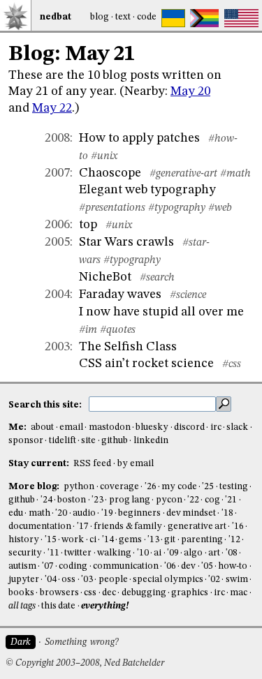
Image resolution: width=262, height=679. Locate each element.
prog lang (129, 500)
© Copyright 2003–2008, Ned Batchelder (85, 663)
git (169, 539)
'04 (51, 579)
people (113, 579)
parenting (202, 539)
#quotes (118, 330)
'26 (151, 486)
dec (109, 592)
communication (126, 566)
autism (22, 566)
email (71, 427)
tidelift (62, 440)
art (214, 553)
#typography (176, 208)
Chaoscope (110, 173)
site (88, 440)
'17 (83, 526)
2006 (57, 224)
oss (68, 579)
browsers (59, 592)
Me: (18, 427)
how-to (232, 566)
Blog (99, 17)
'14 (108, 539)
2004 (57, 294)
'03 (87, 579)
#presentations (112, 208)
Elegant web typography (147, 190)
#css (231, 364)
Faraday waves (120, 294)
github (114, 440)
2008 (57, 138)
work (72, 539)
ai (157, 553)
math (39, 513)
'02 (214, 579)
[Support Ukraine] (173, 18)
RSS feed (92, 463)
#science (188, 295)
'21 (231, 500)
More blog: (34, 486)
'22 (193, 500)
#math (235, 173)
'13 (153, 539)
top (88, 224)
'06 (170, 566)
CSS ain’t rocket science (146, 363)
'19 (107, 513)
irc (215, 427)
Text (123, 17)
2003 (57, 347)
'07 (48, 566)
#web (220, 208)
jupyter (23, 579)
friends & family (128, 526)
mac (238, 592)
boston (71, 500)
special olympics (168, 579)
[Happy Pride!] (204, 18)
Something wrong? (81, 642)
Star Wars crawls (126, 242)
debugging (144, 592)
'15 (51, 539)
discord (189, 427)
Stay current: (39, 463)
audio (84, 513)
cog (212, 500)
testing (233, 486)
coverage (119, 486)
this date (58, 606)
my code (178, 486)
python (79, 486)
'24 (46, 500)
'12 (234, 539)
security (25, 553)
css (90, 592)
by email (135, 463)
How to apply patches (139, 138)
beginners (139, 513)
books (21, 592)
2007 (57, 173)
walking (114, 553)
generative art (197, 526)
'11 (53, 553)
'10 (143, 553)
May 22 (52, 108)
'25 (208, 486)
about (42, 427)
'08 (232, 553)
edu (15, 513)
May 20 (190, 91)
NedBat (55, 17)
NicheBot (105, 277)
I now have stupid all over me (161, 312)
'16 (238, 526)
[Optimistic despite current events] (241, 18)
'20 (61, 513)
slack (237, 427)
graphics (189, 592)
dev (188, 566)
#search (157, 277)
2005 (57, 242)
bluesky (152, 427)
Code (147, 17)
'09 (173, 553)
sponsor (25, 440)
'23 (97, 500)
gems (130, 539)
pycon (169, 500)
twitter (78, 553)
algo (193, 553)
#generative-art (183, 173)
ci (92, 539)
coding (73, 566)
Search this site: (46, 404)
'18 (227, 513)
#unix (104, 156)
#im (88, 330)
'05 (207, 566)
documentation (39, 526)
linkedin (150, 440)
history (23, 539)
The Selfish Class (128, 347)
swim (237, 579)
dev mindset (191, 513)
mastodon (110, 427)
